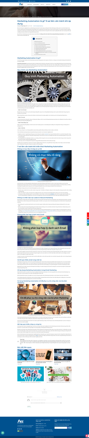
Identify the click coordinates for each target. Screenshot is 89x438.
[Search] (70, 4)
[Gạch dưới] (34, 402)
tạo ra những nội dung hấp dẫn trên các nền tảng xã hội (33, 210)
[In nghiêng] (32, 402)
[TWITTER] (68, 1)
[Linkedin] (21, 429)
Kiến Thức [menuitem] (48, 4)
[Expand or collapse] (55, 39)
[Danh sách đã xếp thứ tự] (36, 402)
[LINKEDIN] (70, 1)
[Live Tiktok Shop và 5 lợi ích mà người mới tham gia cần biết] (63, 354)
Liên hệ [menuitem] (53, 4)
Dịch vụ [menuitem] (42, 4)
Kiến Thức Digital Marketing (26, 16)
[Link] (41, 402)
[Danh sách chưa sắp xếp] (38, 402)
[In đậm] (31, 402)
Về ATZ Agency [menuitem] (36, 4)
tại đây (37, 432)
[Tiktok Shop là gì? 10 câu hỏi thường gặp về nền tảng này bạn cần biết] (44, 354)
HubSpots (52, 194)
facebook (46, 134)
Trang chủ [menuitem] (29, 4)
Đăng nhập (60, 396)
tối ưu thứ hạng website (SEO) (49, 210)
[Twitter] (19, 429)
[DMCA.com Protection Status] (20, 431)
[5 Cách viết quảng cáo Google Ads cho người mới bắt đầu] (26, 354)
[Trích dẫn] (39, 402)
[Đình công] (35, 402)
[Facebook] (17, 429)
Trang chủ (19, 16)
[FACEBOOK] (66, 1)
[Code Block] (40, 402)
